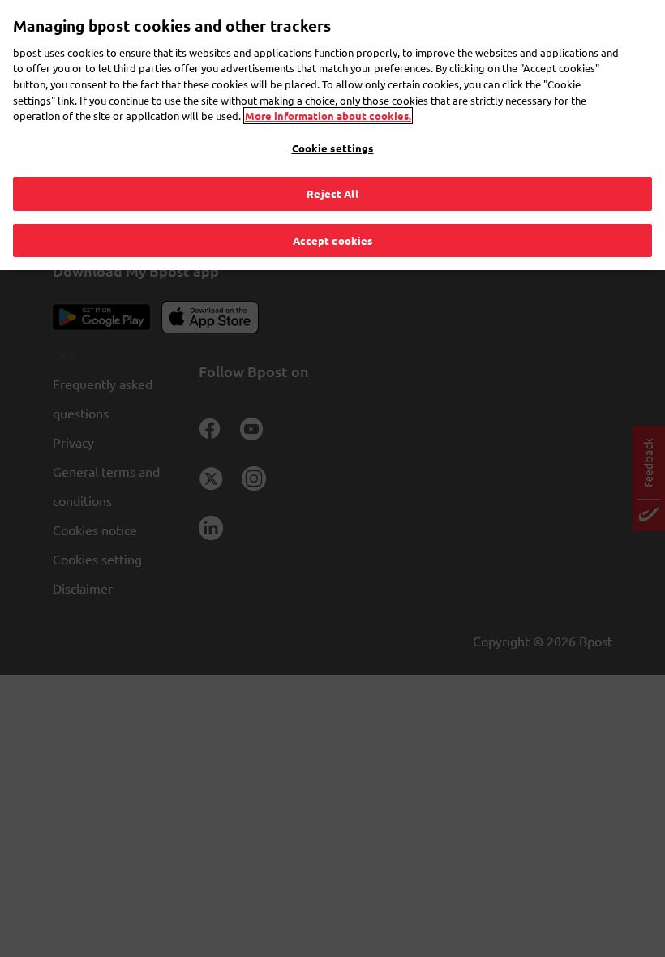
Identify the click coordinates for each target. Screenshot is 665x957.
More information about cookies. (328, 115)
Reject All (332, 193)
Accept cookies (333, 240)
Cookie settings (333, 148)
